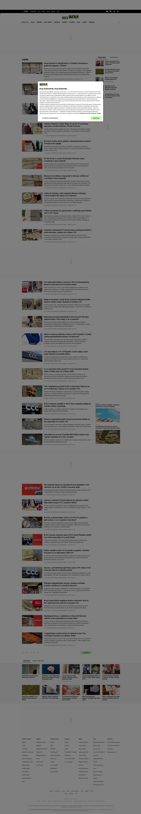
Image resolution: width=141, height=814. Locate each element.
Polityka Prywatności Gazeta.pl (88, 113)
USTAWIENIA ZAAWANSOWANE (50, 118)
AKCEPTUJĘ (96, 118)
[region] (70, 101)
